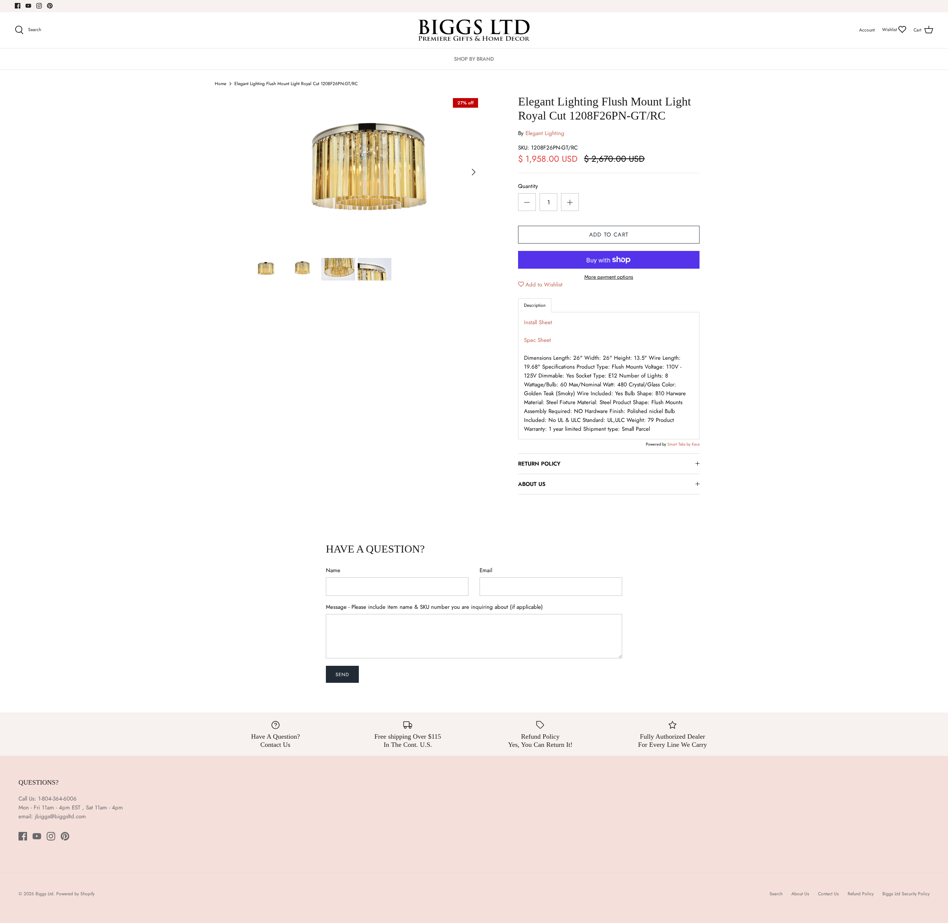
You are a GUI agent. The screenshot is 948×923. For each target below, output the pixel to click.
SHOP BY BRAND (474, 59)
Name (333, 570)
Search (776, 893)
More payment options (608, 277)
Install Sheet (538, 322)
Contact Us (828, 893)
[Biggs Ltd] (474, 30)
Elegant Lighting (544, 133)
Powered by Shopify (75, 893)
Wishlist (890, 29)
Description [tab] (534, 305)
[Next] (473, 172)
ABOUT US (531, 484)
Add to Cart (608, 235)
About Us (800, 893)
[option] (365, 172)
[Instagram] (39, 6)
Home (220, 83)
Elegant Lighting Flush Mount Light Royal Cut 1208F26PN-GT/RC (296, 83)
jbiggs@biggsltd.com (60, 816)
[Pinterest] (50, 6)
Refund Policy (861, 893)
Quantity (528, 186)
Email (486, 570)
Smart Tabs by (679, 444)
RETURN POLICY (539, 464)
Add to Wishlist (544, 285)
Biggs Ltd (44, 893)
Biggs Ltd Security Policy (905, 893)
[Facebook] (17, 6)
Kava (696, 444)
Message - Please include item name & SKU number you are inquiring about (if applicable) (434, 607)
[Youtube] (28, 6)
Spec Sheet (537, 340)
